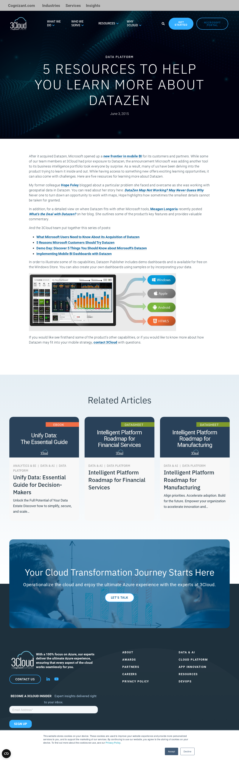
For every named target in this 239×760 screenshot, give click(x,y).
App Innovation (192, 667)
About (127, 652)
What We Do (54, 23)
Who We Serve (77, 23)
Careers (129, 674)
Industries (51, 5)
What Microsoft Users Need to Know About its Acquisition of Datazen (87, 237)
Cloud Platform (193, 659)
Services (73, 5)
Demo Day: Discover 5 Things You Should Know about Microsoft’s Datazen (91, 248)
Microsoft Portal (212, 24)
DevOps (185, 681)
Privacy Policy (113, 742)
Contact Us (25, 679)
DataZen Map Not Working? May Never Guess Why (164, 190)
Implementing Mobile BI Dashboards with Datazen (74, 253)
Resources (106, 23)
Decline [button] (187, 751)
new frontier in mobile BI (122, 156)
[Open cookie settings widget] (6, 753)
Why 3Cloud (132, 23)
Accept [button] (171, 751)
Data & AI (187, 652)
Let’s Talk (119, 597)
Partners (130, 667)
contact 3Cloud (106, 342)
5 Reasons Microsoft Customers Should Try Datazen (75, 242)
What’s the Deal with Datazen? (52, 214)
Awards (129, 659)
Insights (93, 5)
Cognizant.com (21, 5)
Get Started (181, 23)
